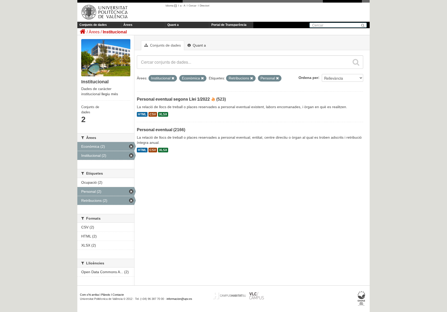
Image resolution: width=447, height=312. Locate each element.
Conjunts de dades (93, 25)
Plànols (105, 294)
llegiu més (109, 94)
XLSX (163, 114)
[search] (356, 62)
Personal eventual (154, 130)
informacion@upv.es (179, 298)
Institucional (115, 32)
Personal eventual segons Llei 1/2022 (173, 99)
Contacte (118, 294)
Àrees (127, 25)
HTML (142, 114)
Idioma (170, 5)
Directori (204, 5)
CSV (153, 114)
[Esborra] (173, 78)
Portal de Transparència (229, 25)
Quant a (173, 25)
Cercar (192, 5)
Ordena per (308, 78)
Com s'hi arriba (89, 294)
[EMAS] (361, 298)
